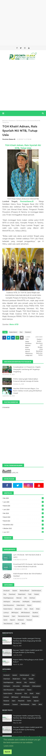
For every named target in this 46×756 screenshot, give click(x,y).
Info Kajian (7, 601)
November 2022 (23, 525)
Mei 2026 (23, 498)
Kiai (21, 332)
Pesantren (35, 616)
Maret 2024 (23, 517)
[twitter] (20, 48)
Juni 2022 (23, 532)
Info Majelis (26, 601)
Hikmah (18, 598)
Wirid (23, 623)
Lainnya (6, 612)
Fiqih (29, 594)
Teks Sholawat (8, 623)
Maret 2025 (23, 506)
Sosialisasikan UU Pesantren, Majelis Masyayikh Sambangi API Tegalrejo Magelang (26, 369)
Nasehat (35, 612)
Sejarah (12, 620)
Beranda (5, 120)
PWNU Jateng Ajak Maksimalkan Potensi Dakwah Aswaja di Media (25, 380)
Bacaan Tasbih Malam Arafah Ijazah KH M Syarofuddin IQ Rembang (27, 651)
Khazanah (18, 609)
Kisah (31, 609)
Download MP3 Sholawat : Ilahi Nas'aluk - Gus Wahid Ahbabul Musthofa (28, 565)
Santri (5, 620)
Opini (13, 616)
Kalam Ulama (8, 609)
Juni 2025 (23, 502)
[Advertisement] (23, 23)
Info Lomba (16, 601)
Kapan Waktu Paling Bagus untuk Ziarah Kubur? (28, 661)
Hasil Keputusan (8, 598)
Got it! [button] (7, 752)
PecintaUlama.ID (27, 201)
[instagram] (25, 48)
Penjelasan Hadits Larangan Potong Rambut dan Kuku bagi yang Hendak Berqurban (27, 640)
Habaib (36, 594)
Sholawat (21, 620)
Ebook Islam (21, 594)
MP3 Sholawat (25, 612)
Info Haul (32, 598)
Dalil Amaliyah (36, 590)
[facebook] (17, 48)
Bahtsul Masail (24, 590)
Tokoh (17, 623)
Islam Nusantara (9, 605)
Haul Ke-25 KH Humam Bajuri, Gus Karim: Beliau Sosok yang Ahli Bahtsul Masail (27, 391)
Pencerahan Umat (23, 616)
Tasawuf (29, 620)
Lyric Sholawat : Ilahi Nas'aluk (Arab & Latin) (27, 556)
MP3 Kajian (15, 612)
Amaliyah (7, 590)
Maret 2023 (23, 521)
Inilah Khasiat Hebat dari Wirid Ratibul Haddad (27, 575)
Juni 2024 (23, 510)
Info (25, 598)
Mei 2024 (23, 513)
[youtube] (29, 48)
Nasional (12, 120)
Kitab (37, 609)
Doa (5, 594)
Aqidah (15, 590)
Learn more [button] (8, 746)
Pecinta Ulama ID (8, 139)
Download (12, 594)
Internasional (36, 601)
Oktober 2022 (23, 528)
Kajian (29, 605)
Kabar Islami (13, 332)
